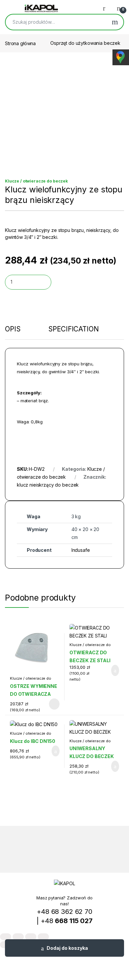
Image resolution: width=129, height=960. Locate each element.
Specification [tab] (73, 329)
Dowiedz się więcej (50, 704)
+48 (67, 921)
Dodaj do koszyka (67, 948)
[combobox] (56, 22)
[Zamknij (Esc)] (43, 936)
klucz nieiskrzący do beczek (48, 485)
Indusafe (80, 550)
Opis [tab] (12, 329)
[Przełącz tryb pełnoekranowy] (18, 936)
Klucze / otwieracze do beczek (36, 181)
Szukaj (115, 22)
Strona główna (20, 43)
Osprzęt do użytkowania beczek (85, 43)
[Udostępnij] (30, 936)
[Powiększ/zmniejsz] (5, 936)
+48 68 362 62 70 (64, 912)
